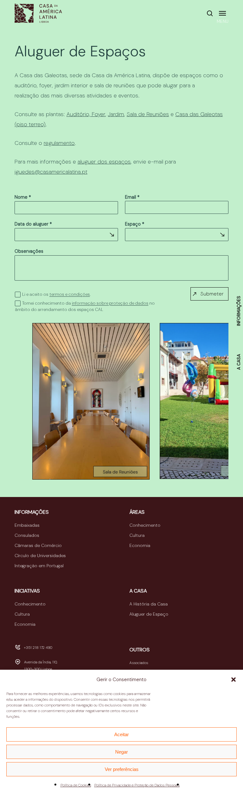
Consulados (27, 535)
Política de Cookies (75, 785)
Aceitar (121, 734)
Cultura (137, 535)
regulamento (59, 143)
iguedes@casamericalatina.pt (51, 172)
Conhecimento (144, 525)
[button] (233, 679)
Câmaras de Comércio (38, 545)
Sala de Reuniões (148, 114)
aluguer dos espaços (104, 161)
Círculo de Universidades (40, 555)
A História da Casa (148, 604)
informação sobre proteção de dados (110, 303)
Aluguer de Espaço (148, 614)
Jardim (116, 114)
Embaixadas (27, 525)
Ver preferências (122, 769)
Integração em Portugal (39, 565)
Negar (121, 752)
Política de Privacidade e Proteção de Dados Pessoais (137, 785)
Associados (138, 662)
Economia (139, 545)
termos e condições (69, 294)
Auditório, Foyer (85, 114)
